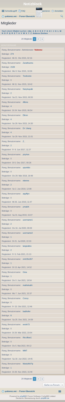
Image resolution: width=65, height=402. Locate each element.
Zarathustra (28, 63)
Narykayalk (28, 89)
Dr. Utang (27, 128)
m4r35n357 (28, 259)
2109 (12, 67)
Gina (25, 272)
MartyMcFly (28, 364)
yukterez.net (11, 391)
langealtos (27, 246)
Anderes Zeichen (40, 33)
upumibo (26, 167)
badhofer (27, 311)
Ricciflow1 (27, 337)
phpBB (23, 396)
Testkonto (27, 76)
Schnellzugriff (11, 11)
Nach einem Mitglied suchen (14, 31)
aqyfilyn (26, 194)
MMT (25, 351)
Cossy (26, 298)
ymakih (26, 207)
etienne (26, 181)
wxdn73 (26, 324)
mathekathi (27, 285)
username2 (28, 233)
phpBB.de (45, 398)
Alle (30, 31)
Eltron (25, 115)
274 (12, 54)
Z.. (24, 141)
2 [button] (38, 39)
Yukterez (38, 50)
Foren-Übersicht (27, 391)
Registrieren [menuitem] (44, 11)
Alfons (25, 102)
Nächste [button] (42, 39)
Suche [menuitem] (62, 16)
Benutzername (8, 45)
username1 (28, 220)
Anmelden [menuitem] (59, 11)
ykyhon (26, 154)
